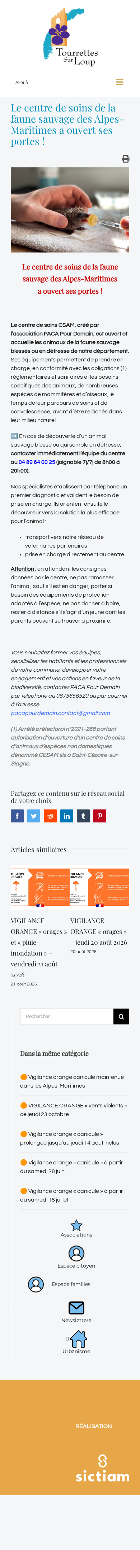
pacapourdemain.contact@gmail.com (60, 713)
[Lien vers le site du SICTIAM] (102, 1445)
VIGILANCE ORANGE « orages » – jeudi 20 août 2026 (98, 931)
